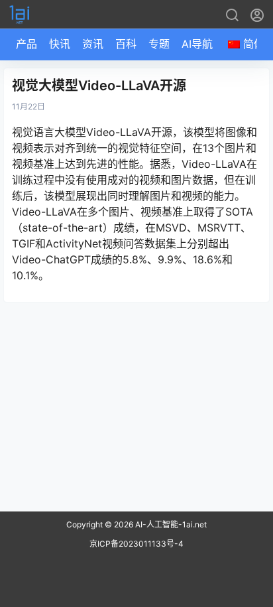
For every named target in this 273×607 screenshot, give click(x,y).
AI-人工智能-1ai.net (170, 524)
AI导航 (197, 43)
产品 (26, 43)
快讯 (59, 43)
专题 (159, 43)
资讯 (92, 43)
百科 (125, 43)
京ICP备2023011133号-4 (136, 544)
